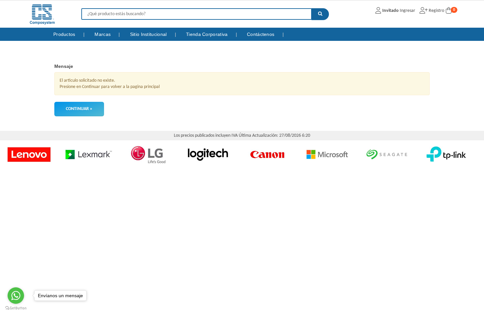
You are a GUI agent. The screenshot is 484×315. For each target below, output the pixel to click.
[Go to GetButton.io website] (15, 308)
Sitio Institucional (149, 34)
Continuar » (79, 108)
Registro (436, 10)
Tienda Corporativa (207, 34)
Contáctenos (261, 34)
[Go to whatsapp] (16, 295)
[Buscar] (320, 14)
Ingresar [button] (407, 10)
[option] (77, 154)
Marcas (103, 34)
